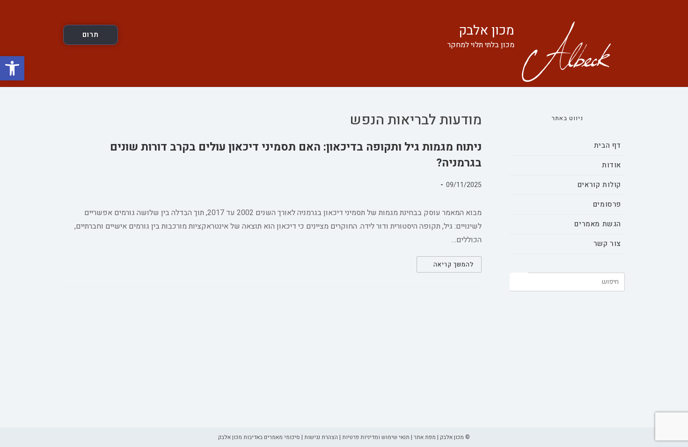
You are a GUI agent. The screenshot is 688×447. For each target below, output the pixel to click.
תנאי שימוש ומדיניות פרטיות (376, 437)
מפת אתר (425, 437)
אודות (611, 165)
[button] (12, 68)
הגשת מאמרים (597, 224)
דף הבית (607, 145)
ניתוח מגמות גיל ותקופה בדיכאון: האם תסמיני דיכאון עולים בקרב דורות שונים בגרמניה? (296, 155)
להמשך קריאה (445, 266)
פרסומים (607, 204)
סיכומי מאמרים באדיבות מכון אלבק (259, 437)
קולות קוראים (599, 185)
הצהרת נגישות (321, 437)
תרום (90, 34)
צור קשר (607, 243)
